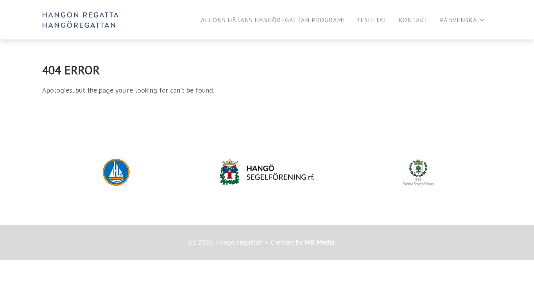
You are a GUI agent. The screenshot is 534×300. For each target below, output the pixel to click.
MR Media (319, 242)
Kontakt (413, 20)
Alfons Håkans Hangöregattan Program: (272, 20)
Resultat (371, 20)
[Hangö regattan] (80, 20)
